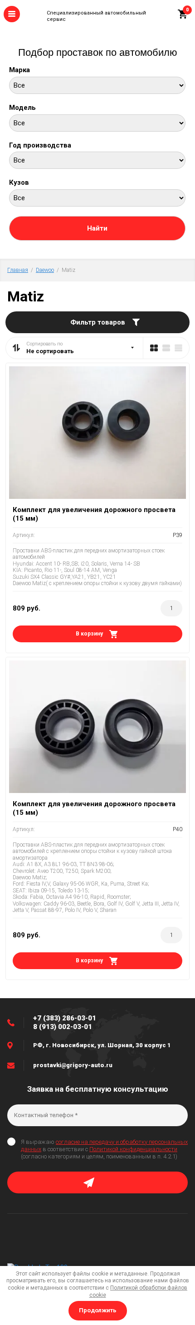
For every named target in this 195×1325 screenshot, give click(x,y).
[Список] (166, 348)
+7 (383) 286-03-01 (64, 1018)
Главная (17, 270)
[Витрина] (154, 348)
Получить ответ (97, 1182)
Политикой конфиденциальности (133, 1149)
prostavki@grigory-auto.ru (72, 1065)
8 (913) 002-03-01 (62, 1027)
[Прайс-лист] (178, 348)
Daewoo (45, 270)
